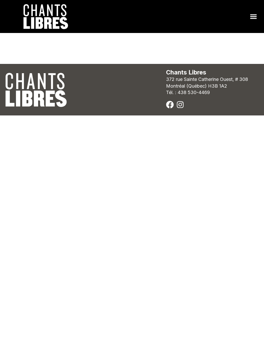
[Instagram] (180, 104)
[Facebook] (170, 104)
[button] (253, 16)
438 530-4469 (194, 92)
